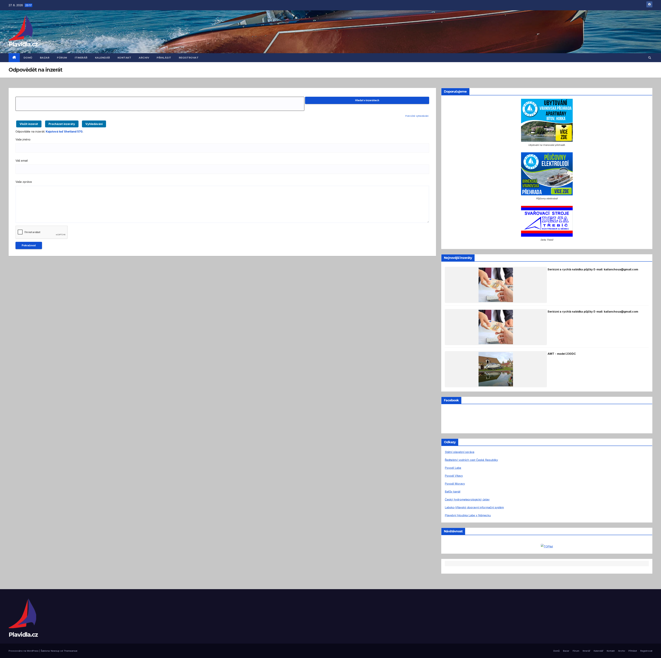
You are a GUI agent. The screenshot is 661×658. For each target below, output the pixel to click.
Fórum (62, 57)
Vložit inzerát (29, 124)
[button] (649, 57)
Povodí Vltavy (454, 475)
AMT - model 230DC (562, 353)
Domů (28, 57)
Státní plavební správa (459, 452)
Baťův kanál (452, 491)
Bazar (45, 57)
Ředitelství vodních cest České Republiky (471, 460)
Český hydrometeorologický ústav (467, 499)
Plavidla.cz (23, 44)
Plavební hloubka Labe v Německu (468, 515)
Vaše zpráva (23, 181)
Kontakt (124, 57)
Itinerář (81, 57)
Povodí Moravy (455, 483)
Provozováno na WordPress (24, 650)
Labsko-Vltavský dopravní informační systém (474, 507)
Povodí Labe (453, 468)
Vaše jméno (22, 139)
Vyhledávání (94, 124)
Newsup (55, 650)
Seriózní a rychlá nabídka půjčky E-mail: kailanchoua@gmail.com (593, 269)
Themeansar (70, 650)
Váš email (21, 160)
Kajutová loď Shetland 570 (64, 131)
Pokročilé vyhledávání (416, 116)
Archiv (144, 57)
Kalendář (102, 57)
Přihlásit (164, 57)
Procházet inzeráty (62, 124)
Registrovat (189, 57)
